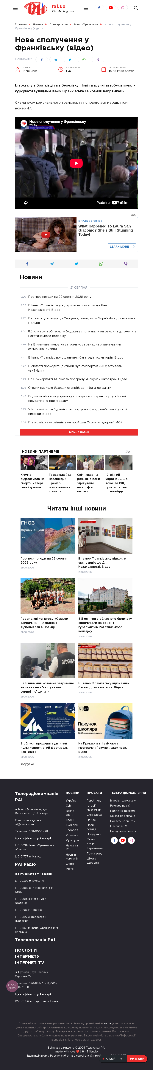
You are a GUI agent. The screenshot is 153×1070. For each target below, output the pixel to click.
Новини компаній (72, 857)
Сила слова (94, 815)
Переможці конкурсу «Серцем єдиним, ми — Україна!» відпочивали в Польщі (44, 623)
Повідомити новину (123, 831)
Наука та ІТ (72, 847)
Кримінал (72, 835)
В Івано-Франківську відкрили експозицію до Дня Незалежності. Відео (102, 562)
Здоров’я (72, 830)
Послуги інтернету (122, 821)
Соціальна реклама (122, 816)
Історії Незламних (94, 808)
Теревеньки (95, 848)
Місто (70, 869)
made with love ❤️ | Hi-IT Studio (76, 1051)
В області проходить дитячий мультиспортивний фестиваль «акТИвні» (44, 747)
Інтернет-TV (118, 826)
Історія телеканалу (123, 800)
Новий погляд (91, 827)
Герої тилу (94, 800)
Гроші (70, 820)
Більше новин (79, 432)
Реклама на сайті (121, 806)
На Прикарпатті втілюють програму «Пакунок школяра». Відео (102, 747)
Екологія (72, 825)
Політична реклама (122, 811)
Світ (68, 806)
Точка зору (94, 853)
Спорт (70, 864)
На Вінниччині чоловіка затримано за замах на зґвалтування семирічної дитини (47, 687)
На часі (91, 820)
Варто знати (70, 813)
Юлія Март (30, 69)
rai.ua (59, 6)
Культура (72, 840)
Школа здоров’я (93, 860)
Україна (71, 800)
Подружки (94, 834)
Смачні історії (91, 841)
